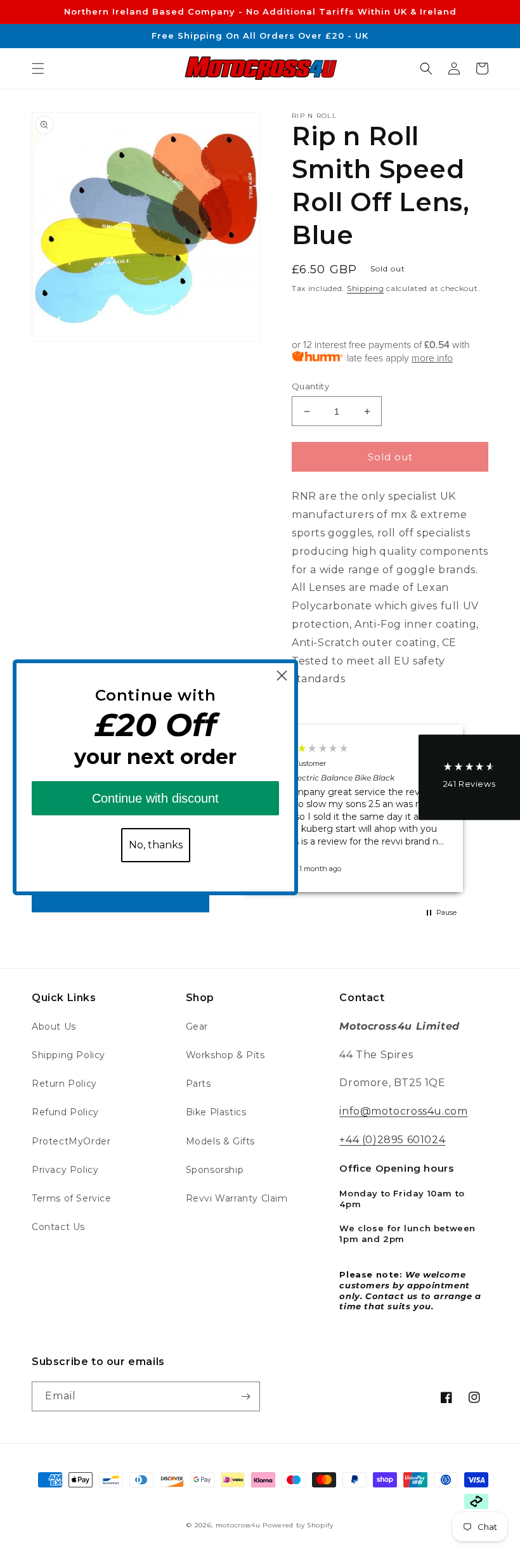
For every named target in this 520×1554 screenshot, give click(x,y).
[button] (38, 68)
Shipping (365, 288)
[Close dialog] (282, 675)
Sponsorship (215, 1169)
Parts (198, 1083)
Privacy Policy (65, 1169)
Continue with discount (155, 798)
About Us (54, 1026)
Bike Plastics (216, 1112)
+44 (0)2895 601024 (392, 1140)
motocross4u (238, 1525)
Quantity (310, 386)
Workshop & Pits (225, 1055)
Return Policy (64, 1083)
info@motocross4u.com (403, 1111)
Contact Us (58, 1227)
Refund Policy (65, 1112)
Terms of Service (72, 1198)
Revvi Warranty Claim (237, 1198)
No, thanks (156, 845)
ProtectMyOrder (71, 1141)
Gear (197, 1026)
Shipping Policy (68, 1055)
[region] (352, 808)
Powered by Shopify (298, 1525)
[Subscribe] (245, 1396)
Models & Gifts (220, 1141)
